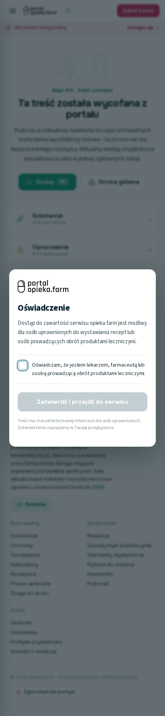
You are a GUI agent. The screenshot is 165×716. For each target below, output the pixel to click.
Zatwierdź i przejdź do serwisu (82, 402)
